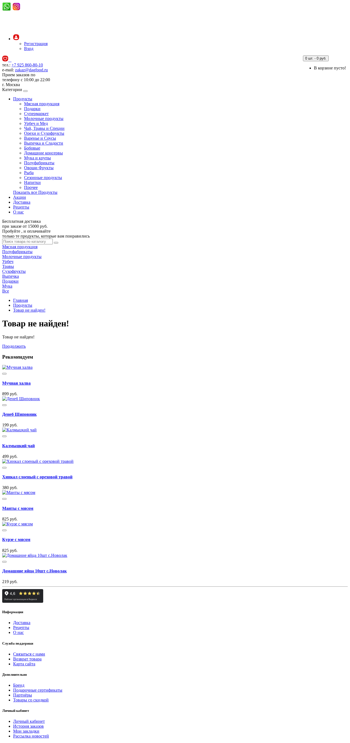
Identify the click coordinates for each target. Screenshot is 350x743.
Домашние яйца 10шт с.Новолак (34, 571)
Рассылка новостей (31, 736)
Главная (20, 300)
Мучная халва (16, 383)
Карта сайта (24, 664)
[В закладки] (4, 374)
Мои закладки (26, 731)
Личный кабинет (29, 721)
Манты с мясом (17, 508)
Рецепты (21, 207)
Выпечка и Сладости (43, 143)
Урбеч (7, 261)
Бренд (18, 685)
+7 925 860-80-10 (27, 65)
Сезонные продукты (43, 177)
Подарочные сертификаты (37, 690)
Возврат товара (27, 659)
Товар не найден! (29, 310)
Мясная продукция (41, 103)
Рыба (29, 172)
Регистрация (36, 43)
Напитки (32, 182)
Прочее (31, 187)
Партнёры (22, 695)
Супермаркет (36, 113)
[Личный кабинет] (16, 38)
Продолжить (14, 346)
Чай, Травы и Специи (44, 128)
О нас (18, 212)
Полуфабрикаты (39, 162)
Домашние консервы (43, 153)
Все (5, 291)
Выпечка (10, 276)
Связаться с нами (29, 654)
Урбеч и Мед (36, 123)
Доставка (21, 202)
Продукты (22, 98)
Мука (7, 286)
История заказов (28, 726)
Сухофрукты (14, 271)
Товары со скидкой (31, 700)
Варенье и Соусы (40, 138)
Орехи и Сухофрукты (44, 133)
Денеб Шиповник (19, 414)
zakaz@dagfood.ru (31, 70)
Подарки (32, 108)
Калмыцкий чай (18, 445)
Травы (8, 266)
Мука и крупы (37, 158)
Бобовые (32, 148)
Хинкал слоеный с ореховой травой (37, 477)
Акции (19, 197)
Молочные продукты (43, 118)
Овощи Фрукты (39, 167)
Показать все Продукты (35, 192)
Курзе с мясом (16, 539)
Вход (28, 48)
